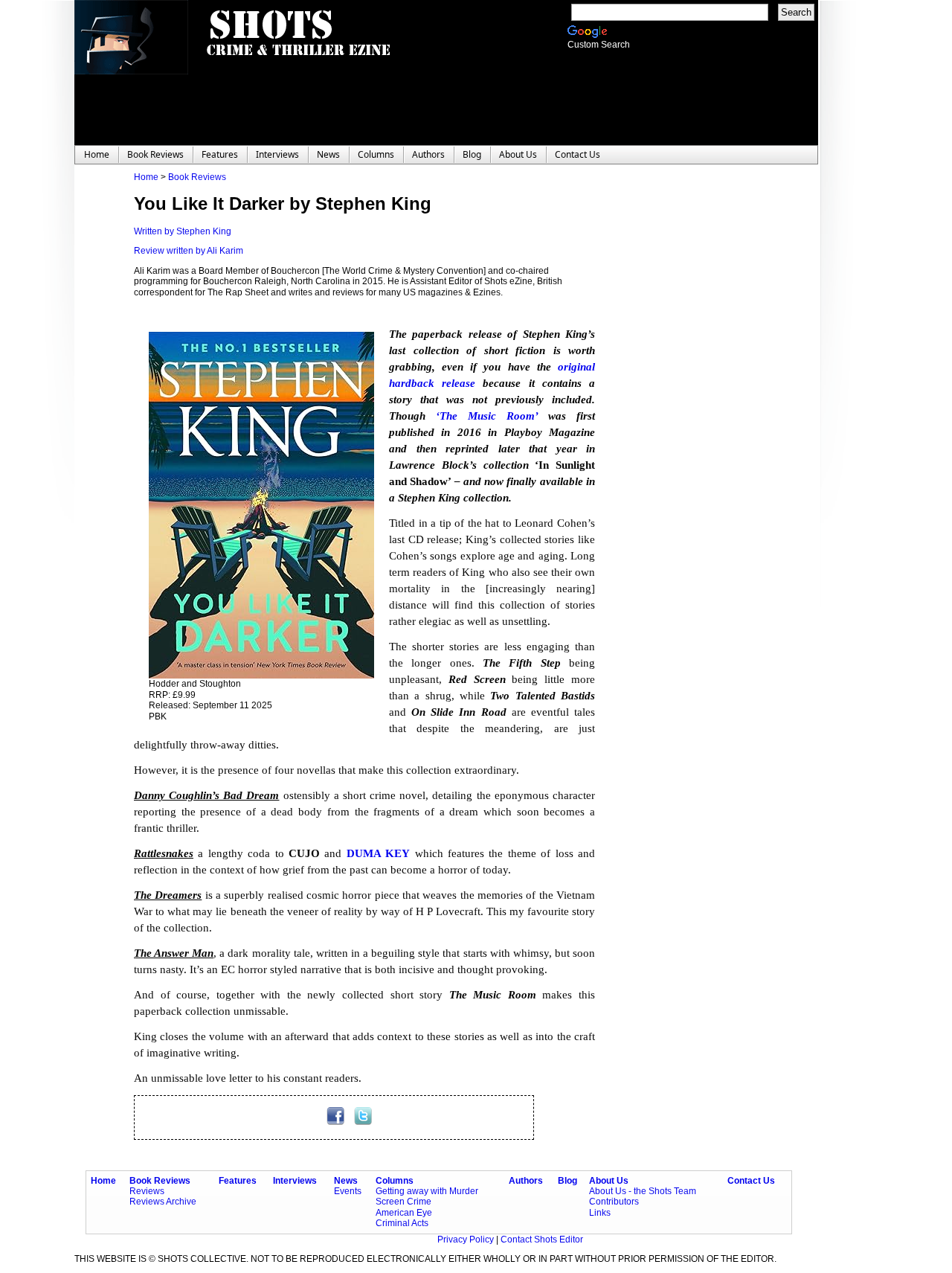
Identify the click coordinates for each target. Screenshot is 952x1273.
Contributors (614, 1201)
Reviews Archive (162, 1201)
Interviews (295, 1181)
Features (238, 1181)
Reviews (146, 1191)
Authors (526, 1181)
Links (600, 1213)
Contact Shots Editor (542, 1239)
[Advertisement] (684, 395)
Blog (567, 1181)
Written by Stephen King (182, 231)
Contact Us (751, 1181)
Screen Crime (403, 1201)
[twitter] (363, 1122)
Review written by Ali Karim (188, 251)
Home (146, 177)
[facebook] (337, 1122)
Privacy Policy (466, 1239)
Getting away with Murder (427, 1191)
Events (347, 1191)
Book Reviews (197, 177)
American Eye (404, 1213)
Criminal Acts (402, 1223)
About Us (608, 1181)
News (346, 1181)
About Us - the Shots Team (642, 1191)
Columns (395, 1181)
